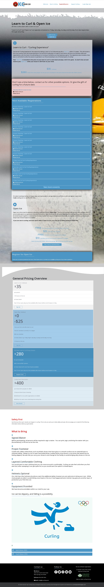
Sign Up (18, 307)
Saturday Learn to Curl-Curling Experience (25, 167)
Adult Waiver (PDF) (21, 550)
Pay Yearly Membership (51, 244)
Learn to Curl (52, 34)
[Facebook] (56, 571)
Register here (19, 374)
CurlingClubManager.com (79, 584)
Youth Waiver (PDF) (21, 554)
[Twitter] (59, 571)
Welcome (45, 4)
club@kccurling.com (43, 580)
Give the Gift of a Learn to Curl (22, 90)
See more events (52, 187)
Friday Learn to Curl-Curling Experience (25, 160)
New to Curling (54, 4)
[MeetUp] (70, 571)
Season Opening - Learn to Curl (22, 106)
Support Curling (75, 4)
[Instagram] (63, 571)
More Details (19, 403)
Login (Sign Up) (86, 4)
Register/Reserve (63, 4)
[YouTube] (66, 571)
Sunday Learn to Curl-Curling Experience (25, 174)
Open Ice (52, 36)
